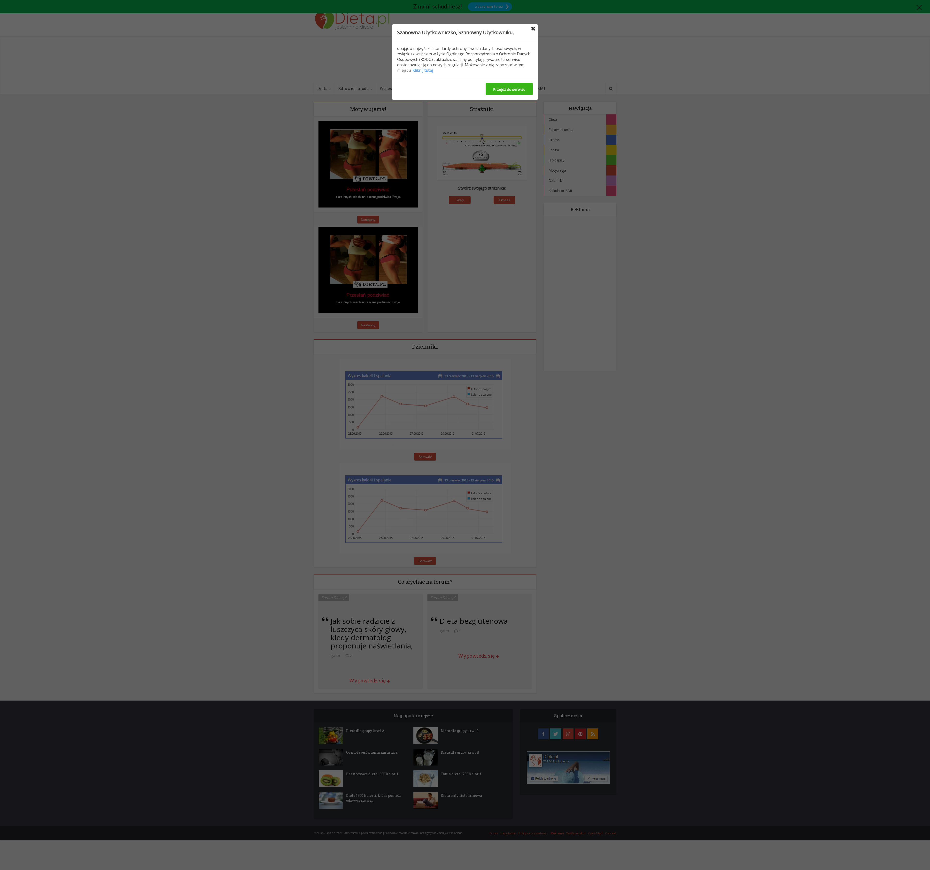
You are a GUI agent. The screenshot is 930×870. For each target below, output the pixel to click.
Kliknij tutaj (422, 70)
